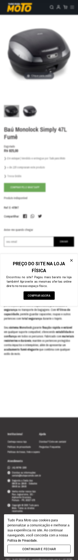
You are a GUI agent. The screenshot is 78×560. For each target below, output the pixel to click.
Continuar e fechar (39, 549)
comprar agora (39, 295)
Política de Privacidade (22, 540)
